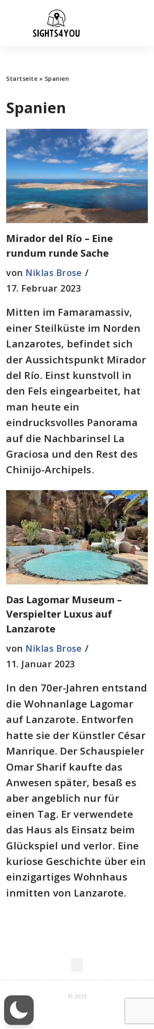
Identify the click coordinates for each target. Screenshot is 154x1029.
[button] (140, 23)
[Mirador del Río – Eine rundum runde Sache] (77, 176)
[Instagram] (94, 1012)
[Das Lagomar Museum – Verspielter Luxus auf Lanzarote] (77, 537)
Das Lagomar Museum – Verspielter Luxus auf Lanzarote (64, 614)
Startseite (21, 78)
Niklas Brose (53, 272)
